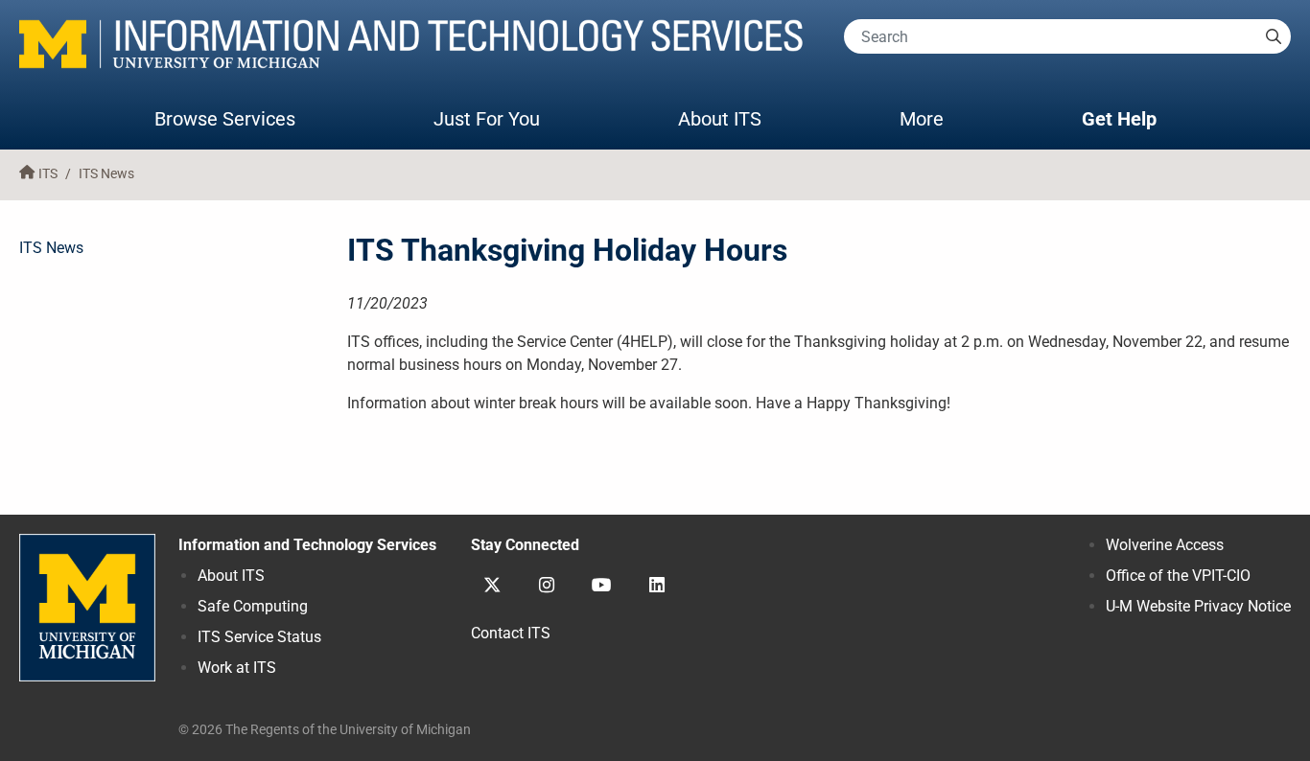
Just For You (486, 118)
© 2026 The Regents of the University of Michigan (324, 730)
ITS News (106, 174)
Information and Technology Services (307, 545)
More (941, 118)
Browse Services (224, 118)
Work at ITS (237, 667)
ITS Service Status (259, 637)
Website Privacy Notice (1198, 606)
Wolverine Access (1165, 545)
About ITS (719, 118)
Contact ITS (510, 633)
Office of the (1178, 575)
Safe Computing (253, 606)
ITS (48, 174)
